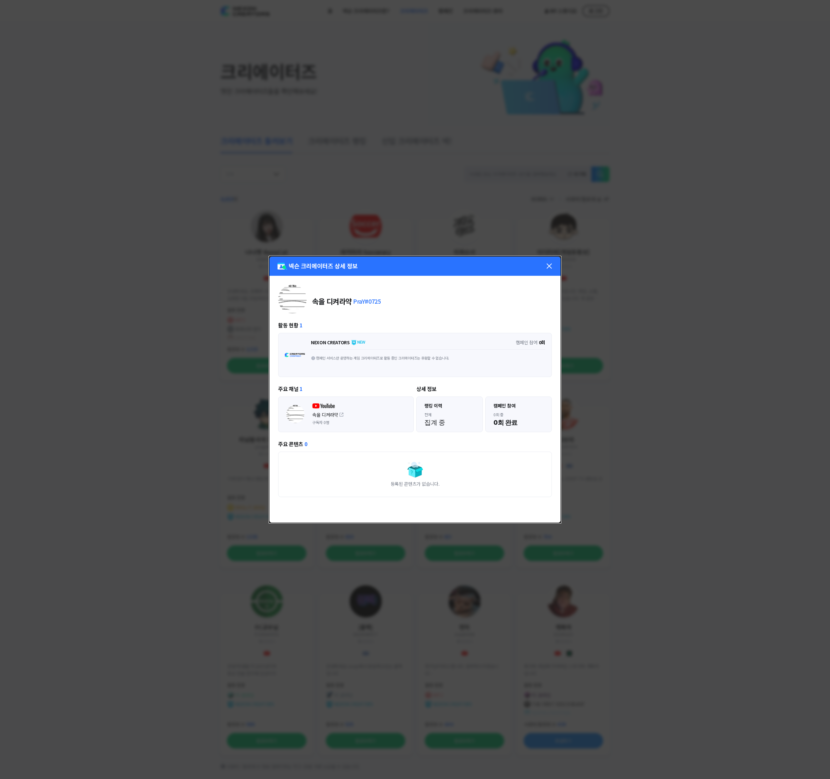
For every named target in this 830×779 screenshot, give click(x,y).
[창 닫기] (549, 266)
